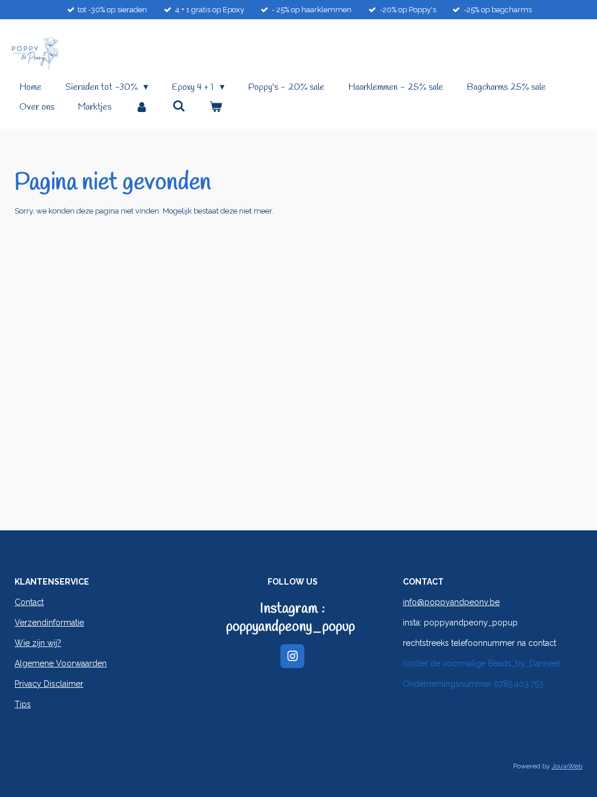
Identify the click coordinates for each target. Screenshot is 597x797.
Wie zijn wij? (38, 643)
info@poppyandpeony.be (451, 602)
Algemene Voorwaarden (61, 663)
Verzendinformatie (49, 622)
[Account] (142, 107)
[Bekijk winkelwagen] (216, 107)
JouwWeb (567, 766)
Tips (23, 704)
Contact (29, 602)
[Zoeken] (178, 106)
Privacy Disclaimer (49, 683)
